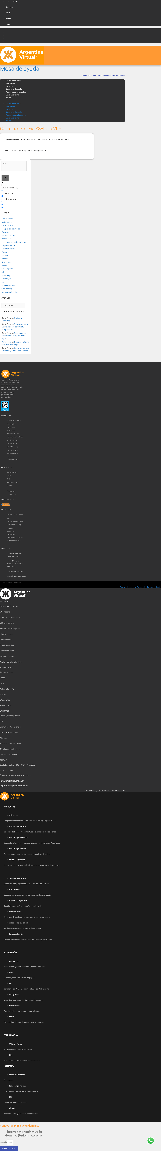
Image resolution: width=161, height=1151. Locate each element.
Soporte (3, 694)
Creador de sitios (7, 651)
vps (3, 282)
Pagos (2, 678)
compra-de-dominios (11, 229)
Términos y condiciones (9, 749)
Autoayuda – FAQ (7, 689)
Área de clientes (6, 672)
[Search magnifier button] (5, 178)
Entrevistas (6, 252)
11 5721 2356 (6, 770)
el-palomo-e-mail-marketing (14, 242)
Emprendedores (9, 245)
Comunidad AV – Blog (9, 732)
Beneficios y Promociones (10, 743)
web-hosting (7, 288)
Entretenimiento (9, 248)
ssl (3, 272)
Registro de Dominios (9, 606)
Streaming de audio (14, 89)
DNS (2, 683)
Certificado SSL (6, 640)
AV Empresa (7, 222)
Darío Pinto (6, 342)
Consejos (5, 232)
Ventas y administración (16, 92)
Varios (8, 98)
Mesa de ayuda (19, 68)
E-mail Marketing (7, 645)
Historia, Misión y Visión (10, 716)
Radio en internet (7, 656)
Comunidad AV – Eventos (10, 727)
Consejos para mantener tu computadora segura (14, 336)
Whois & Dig (5, 700)
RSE (1, 721)
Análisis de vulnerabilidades (11, 662)
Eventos (5, 255)
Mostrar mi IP (5, 705)
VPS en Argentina (7, 623)
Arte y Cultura (8, 218)
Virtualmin (10, 86)
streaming (6, 275)
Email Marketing (12, 95)
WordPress (10, 83)
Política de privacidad (8, 755)
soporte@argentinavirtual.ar (13, 785)
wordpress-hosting (10, 292)
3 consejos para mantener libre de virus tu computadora (15, 327)
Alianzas (3, 738)
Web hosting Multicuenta (10, 617)
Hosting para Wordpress (10, 628)
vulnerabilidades (9, 285)
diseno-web (7, 238)
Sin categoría (7, 268)
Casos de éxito (8, 225)
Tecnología (6, 278)
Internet (5, 258)
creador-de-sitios (9, 235)
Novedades (6, 262)
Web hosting (5, 612)
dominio (3, 1142)
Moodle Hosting (6, 634)
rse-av (4, 265)
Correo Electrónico (13, 80)
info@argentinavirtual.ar (12, 781)
